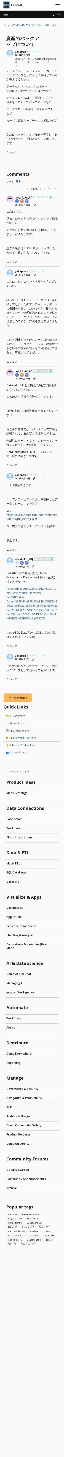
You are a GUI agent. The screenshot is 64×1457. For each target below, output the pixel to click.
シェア (11, 152)
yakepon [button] (20, 51)
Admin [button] (44, 1227)
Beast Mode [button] (30, 1214)
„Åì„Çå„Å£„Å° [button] (23, 197)
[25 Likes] (22, 201)
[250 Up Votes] (27, 201)
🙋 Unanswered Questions (21, 737)
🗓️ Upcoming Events (18, 730)
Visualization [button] (15, 1235)
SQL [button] (12, 1244)
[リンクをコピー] (17, 65)
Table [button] (49, 1239)
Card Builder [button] (16, 1231)
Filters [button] (12, 1227)
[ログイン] (59, 14)
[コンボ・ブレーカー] (17, 563)
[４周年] (17, 201)
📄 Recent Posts (15, 723)
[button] (10, 53)
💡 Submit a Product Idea (20, 745)
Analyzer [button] (35, 1231)
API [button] (48, 1231)
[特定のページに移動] (55, 189)
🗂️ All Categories (15, 716)
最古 (19, 181)
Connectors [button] (15, 1222)
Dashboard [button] (34, 1222)
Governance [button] (34, 1239)
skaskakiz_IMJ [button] (24, 559)
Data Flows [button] (34, 1235)
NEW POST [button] (20, 697)
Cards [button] (12, 1214)
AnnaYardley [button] (40, 60)
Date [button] (49, 1235)
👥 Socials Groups (16, 752)
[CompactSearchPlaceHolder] (52, 14)
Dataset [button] (32, 1218)
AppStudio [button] (15, 1239)
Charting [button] (28, 1227)
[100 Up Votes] (27, 563)
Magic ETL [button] (15, 1218)
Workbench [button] (28, 1244)
